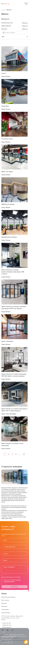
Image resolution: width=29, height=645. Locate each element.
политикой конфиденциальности (9, 636)
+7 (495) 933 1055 (6, 623)
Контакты (4, 606)
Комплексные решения (8, 597)
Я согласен (6, 641)
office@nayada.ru (6, 627)
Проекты (4, 603)
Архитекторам (5, 612)
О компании (5, 609)
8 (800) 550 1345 (6, 625)
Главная (3, 9)
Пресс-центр (5, 600)
